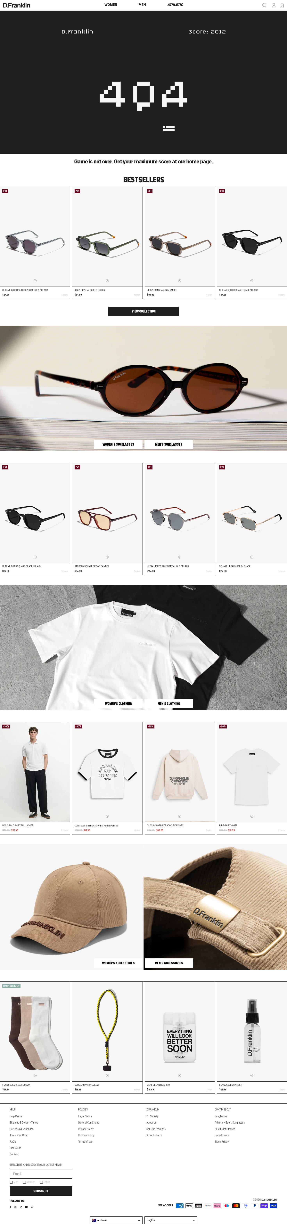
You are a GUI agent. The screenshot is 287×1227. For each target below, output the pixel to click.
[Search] (264, 5)
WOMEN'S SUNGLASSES (118, 444)
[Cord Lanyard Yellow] (107, 1031)
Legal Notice (85, 1116)
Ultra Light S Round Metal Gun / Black (168, 566)
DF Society (152, 1116)
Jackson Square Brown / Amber (92, 566)
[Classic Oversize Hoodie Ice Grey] (180, 772)
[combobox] (116, 1220)
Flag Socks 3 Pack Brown (16, 1085)
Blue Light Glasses (225, 1129)
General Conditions (88, 1122)
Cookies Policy (86, 1135)
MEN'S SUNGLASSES (168, 444)
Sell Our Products (156, 1129)
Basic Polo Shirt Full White (17, 825)
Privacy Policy (86, 1129)
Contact (14, 1154)
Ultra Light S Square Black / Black (238, 290)
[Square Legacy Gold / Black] (252, 513)
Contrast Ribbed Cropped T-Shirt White (96, 826)
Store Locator (154, 1135)
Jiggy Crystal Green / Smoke (90, 290)
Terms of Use (85, 1142)
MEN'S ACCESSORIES (169, 963)
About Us (151, 1122)
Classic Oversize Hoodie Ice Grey (165, 825)
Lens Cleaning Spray (158, 1085)
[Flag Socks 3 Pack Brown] (35, 1031)
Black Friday (222, 1142)
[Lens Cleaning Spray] (180, 1031)
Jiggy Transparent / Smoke (162, 290)
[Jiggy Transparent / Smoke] (180, 237)
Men (15, 1182)
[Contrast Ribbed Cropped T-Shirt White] (107, 772)
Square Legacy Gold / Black (234, 566)
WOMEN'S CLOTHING (118, 703)
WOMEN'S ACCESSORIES (118, 963)
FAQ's (13, 1142)
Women (31, 1182)
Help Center (16, 1116)
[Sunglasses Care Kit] (252, 1031)
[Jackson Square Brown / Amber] (107, 513)
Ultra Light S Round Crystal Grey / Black (25, 290)
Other (47, 1182)
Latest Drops (222, 1135)
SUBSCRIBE (41, 1191)
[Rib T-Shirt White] (252, 772)
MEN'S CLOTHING (169, 703)
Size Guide (15, 1148)
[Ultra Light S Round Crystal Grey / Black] (35, 237)
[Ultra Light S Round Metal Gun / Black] (180, 513)
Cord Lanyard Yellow (87, 1085)
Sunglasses (221, 1116)
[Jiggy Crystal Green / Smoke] (107, 237)
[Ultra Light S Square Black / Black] (252, 237)
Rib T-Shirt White (228, 825)
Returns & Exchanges (21, 1129)
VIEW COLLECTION (143, 311)
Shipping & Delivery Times (24, 1122)
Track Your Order (19, 1135)
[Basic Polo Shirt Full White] (35, 772)
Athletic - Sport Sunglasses (230, 1122)
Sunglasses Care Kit (230, 1085)
